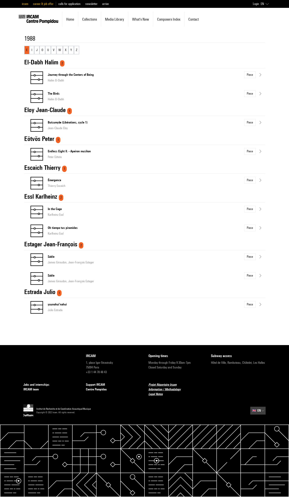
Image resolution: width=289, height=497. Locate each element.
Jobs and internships (36, 384)
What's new (140, 19)
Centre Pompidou (96, 389)
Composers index (168, 19)
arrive (105, 4)
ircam (25, 4)
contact (193, 19)
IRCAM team (31, 389)
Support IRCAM (95, 384)
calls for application (69, 4)
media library (114, 19)
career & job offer (43, 4)
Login (256, 4)
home (70, 19)
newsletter (91, 4)
